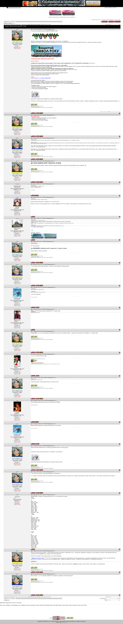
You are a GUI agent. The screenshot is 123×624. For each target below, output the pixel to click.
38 (54, 494)
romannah (17, 183)
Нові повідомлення (96, 19)
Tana (17, 354)
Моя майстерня (33, 359)
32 (54, 354)
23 (54, 161)
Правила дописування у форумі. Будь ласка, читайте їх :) (62, 17)
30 (54, 309)
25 (53, 197)
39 (54, 550)
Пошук (115, 19)
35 (55, 423)
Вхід (19, 7)
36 (54, 445)
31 (54, 331)
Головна (10, 7)
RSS (119, 19)
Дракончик (33, 355)
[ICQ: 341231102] (41, 113)
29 (55, 287)
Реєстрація (15, 7)
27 (53, 241)
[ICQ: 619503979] (37, 195)
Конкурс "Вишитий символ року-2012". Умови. (35, 24)
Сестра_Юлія (17, 309)
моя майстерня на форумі (35, 106)
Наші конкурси (18, 24)
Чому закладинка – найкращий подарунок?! (37, 362)
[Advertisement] (26, 610)
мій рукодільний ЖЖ (34, 428)
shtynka (14, 23)
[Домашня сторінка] (37, 113)
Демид (17, 494)
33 (55, 377)
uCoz (62, 622)
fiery (17, 400)
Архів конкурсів (24, 24)
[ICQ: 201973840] (37, 422)
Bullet (17, 29)
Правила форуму (110, 19)
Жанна (17, 287)
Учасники (103, 19)
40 (54, 574)
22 (54, 138)
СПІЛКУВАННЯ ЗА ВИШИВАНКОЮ (9, 24)
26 (53, 218)
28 (54, 264)
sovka (17, 197)
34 (55, 400)
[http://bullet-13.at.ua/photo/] (35, 97)
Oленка (17, 218)
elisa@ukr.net (92, 63)
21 (54, 115)
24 (54, 183)
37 (54, 471)
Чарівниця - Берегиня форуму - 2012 (37, 155)
